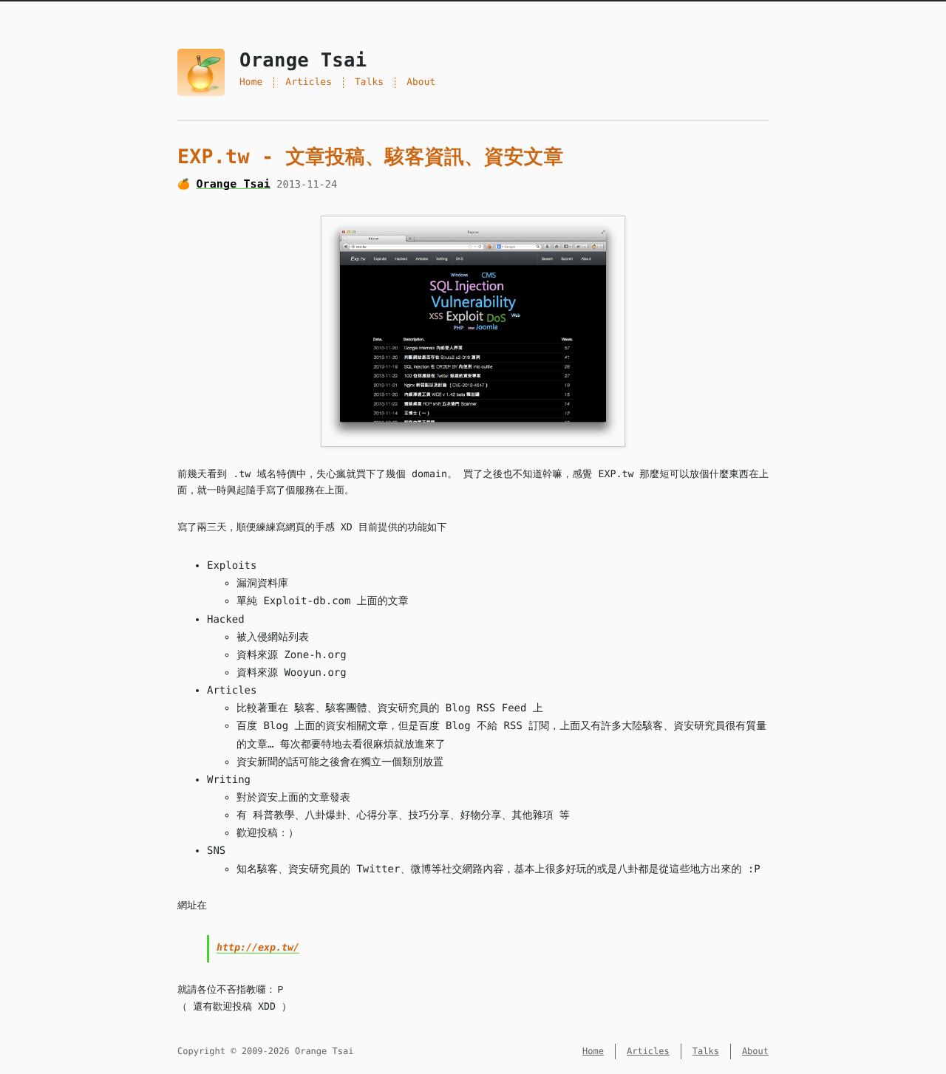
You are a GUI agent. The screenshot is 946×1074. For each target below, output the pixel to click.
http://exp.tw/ (258, 948)
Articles (308, 82)
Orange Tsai (233, 184)
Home (250, 82)
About (420, 82)
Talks (369, 82)
